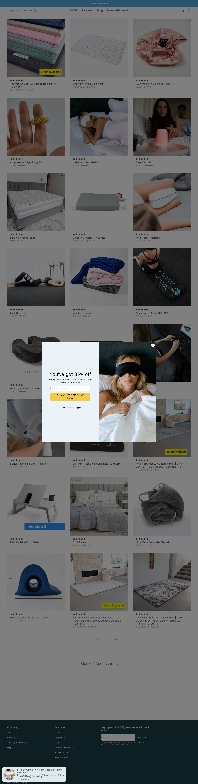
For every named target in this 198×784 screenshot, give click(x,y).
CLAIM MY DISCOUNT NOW (70, 397)
